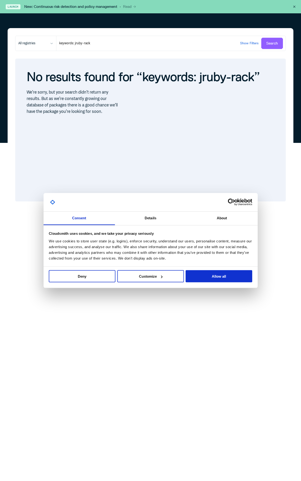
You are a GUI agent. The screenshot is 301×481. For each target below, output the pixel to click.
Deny (82, 276)
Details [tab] (150, 218)
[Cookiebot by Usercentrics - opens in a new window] (231, 202)
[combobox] (35, 43)
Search (272, 43)
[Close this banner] (294, 6)
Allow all (219, 276)
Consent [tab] (79, 218)
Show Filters (249, 43)
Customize (148, 276)
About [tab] (222, 218)
